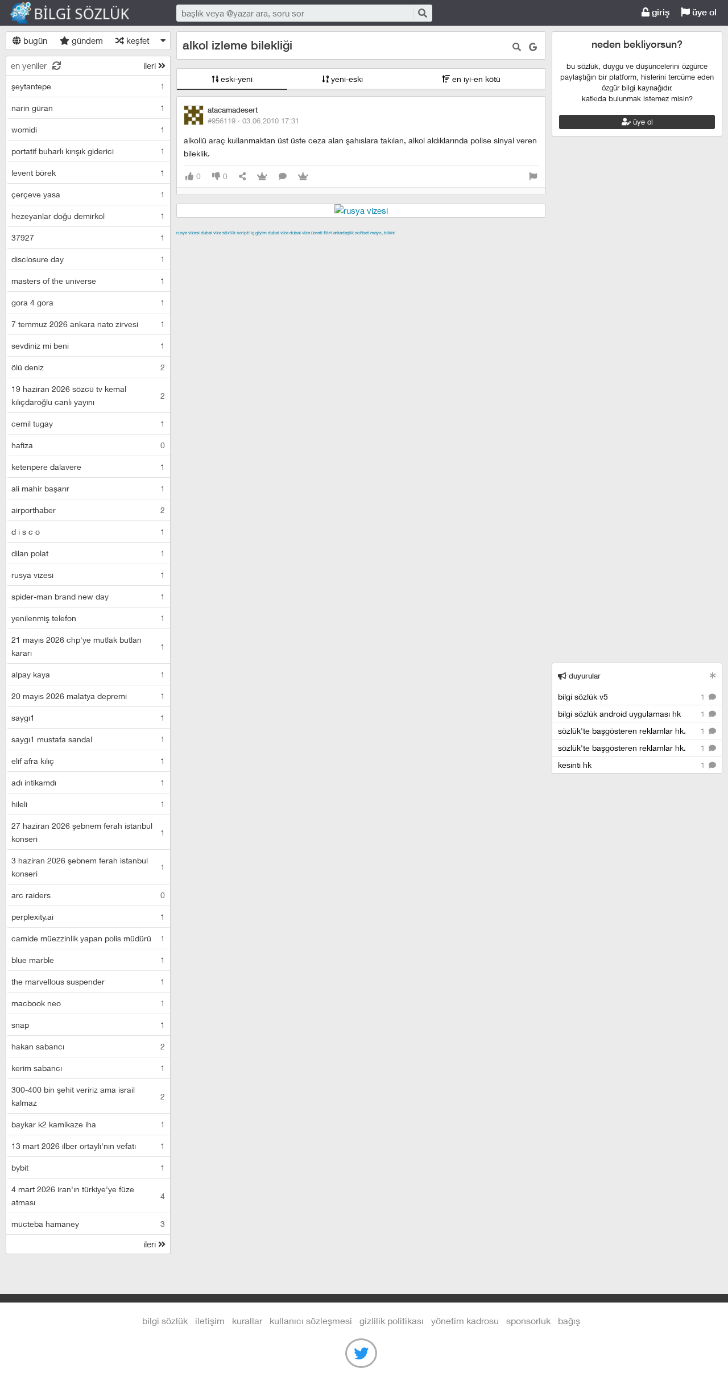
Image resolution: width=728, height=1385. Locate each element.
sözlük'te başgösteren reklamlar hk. (632, 730)
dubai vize (211, 232)
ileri (150, 65)
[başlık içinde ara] (517, 47)
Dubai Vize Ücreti (305, 232)
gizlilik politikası (391, 1320)
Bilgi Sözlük (80, 13)
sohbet (362, 232)
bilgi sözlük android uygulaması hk (632, 713)
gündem (86, 40)
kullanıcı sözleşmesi (311, 1320)
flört (328, 232)
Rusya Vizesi (188, 232)
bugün (34, 40)
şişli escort (308, 259)
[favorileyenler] (303, 176)
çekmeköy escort (460, 246)
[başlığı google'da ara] (533, 47)
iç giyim (259, 232)
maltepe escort (251, 246)
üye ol (703, 12)
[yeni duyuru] (713, 675)
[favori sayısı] (262, 176)
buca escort (305, 246)
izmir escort (198, 246)
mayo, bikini (382, 232)
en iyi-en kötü (475, 79)
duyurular (583, 676)
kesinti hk (632, 765)
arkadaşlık (343, 232)
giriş (659, 12)
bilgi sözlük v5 (632, 696)
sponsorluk (528, 1320)
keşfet (137, 40)
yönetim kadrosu (465, 1320)
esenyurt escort (361, 259)
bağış (569, 1320)
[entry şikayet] (533, 176)
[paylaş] (242, 176)
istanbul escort (258, 259)
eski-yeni (235, 79)
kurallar (247, 1320)
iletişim (210, 1320)
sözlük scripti (236, 232)
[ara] (422, 12)
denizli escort (355, 246)
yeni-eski (346, 79)
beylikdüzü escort (427, 259)
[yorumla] (282, 176)
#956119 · (253, 120)
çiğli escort (403, 246)
